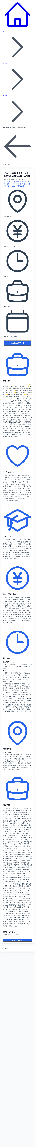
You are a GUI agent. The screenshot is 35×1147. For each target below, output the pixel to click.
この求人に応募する (17, 343)
